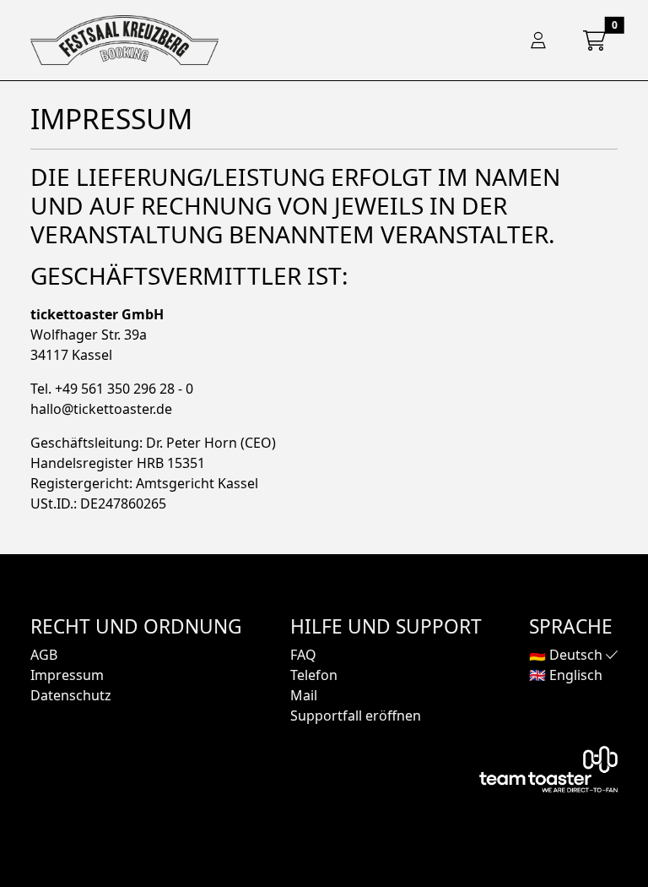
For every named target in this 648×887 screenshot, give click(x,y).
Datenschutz (70, 695)
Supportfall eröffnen (355, 715)
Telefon (314, 675)
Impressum (67, 675)
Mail (303, 695)
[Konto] (538, 40)
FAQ (303, 654)
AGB (43, 654)
